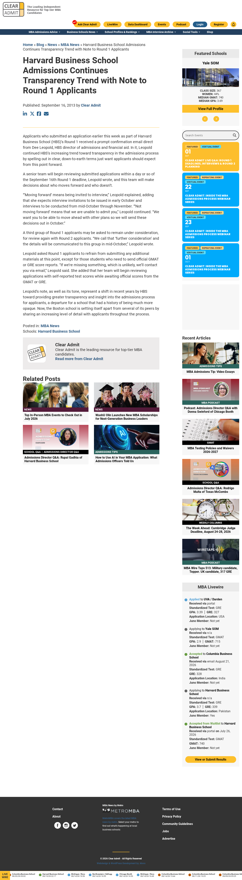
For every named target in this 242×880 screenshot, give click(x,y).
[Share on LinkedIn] (25, 113)
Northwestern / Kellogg (97, 874)
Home (28, 44)
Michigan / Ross (73, 874)
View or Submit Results (210, 759)
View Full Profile (210, 109)
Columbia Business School (18, 874)
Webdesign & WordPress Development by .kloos (121, 863)
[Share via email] (46, 113)
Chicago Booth (120, 874)
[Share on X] (32, 113)
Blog (40, 44)
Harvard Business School (59, 331)
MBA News (70, 44)
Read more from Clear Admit (79, 359)
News (52, 44)
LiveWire (5, 876)
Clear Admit (91, 105)
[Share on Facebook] (39, 113)
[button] (205, 119)
